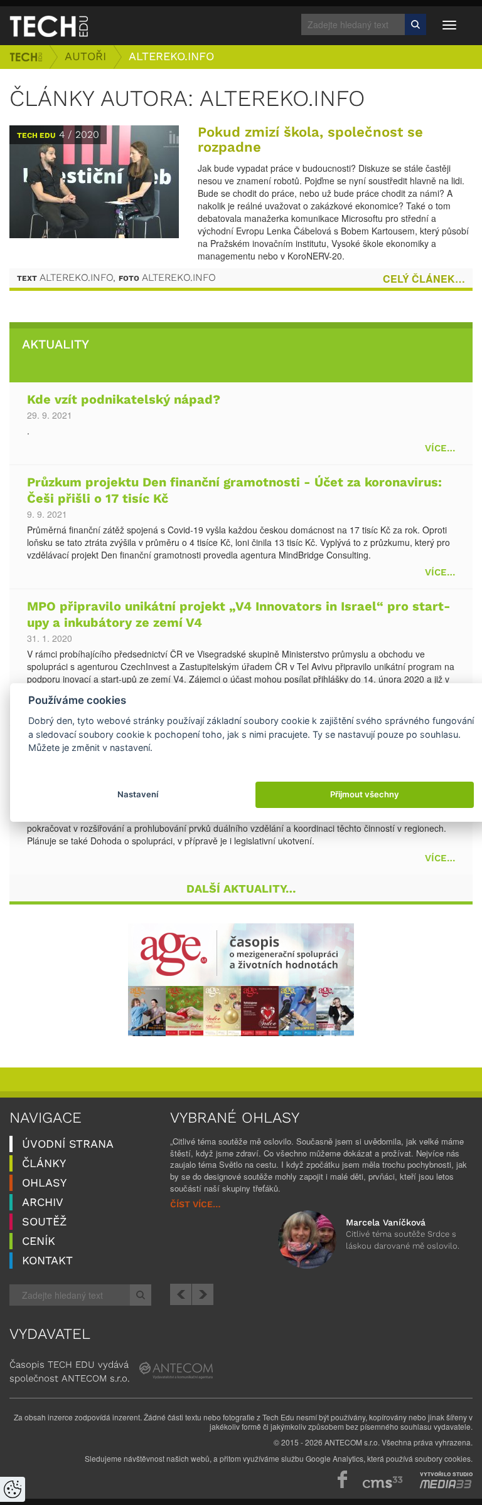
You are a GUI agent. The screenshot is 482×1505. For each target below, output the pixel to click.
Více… (440, 448)
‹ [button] (180, 1294)
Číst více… (195, 1204)
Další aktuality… (241, 889)
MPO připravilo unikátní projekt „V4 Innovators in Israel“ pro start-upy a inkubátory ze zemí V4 (239, 615)
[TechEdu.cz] (48, 25)
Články (44, 1163)
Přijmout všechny (364, 794)
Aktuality (55, 345)
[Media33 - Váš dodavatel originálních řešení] (446, 1484)
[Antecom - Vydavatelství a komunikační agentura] (176, 1370)
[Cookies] (12, 1489)
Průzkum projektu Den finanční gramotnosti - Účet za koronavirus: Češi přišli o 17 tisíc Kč (234, 491)
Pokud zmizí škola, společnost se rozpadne (310, 140)
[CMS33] (383, 1482)
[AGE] (241, 979)
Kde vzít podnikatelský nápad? (123, 400)
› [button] (202, 1294)
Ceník (38, 1241)
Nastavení (137, 794)
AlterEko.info (171, 57)
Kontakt (47, 1261)
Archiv (42, 1202)
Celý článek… (424, 278)
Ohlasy (44, 1183)
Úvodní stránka (25, 57)
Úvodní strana (68, 1144)
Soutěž (44, 1222)
